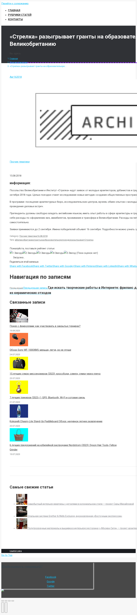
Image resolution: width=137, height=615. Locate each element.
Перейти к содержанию (15, 3)
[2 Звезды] (30, 253)
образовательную (53, 240)
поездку (66, 240)
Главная (14, 58)
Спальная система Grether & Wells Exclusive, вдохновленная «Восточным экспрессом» (75, 516)
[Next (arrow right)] (6, 607)
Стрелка (89, 240)
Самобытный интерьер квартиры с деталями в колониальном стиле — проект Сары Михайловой (81, 504)
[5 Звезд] (70, 253)
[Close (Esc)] (2, 600)
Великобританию (25, 240)
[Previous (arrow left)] (2, 607)
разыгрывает (78, 240)
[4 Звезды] (57, 253)
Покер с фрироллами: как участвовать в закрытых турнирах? (45, 326)
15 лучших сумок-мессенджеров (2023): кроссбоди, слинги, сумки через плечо (55, 373)
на (42, 240)
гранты (37, 240)
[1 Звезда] (16, 253)
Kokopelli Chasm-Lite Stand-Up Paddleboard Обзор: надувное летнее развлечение (56, 421)
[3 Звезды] (43, 253)
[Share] (6, 600)
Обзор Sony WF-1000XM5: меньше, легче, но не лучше (40, 349)
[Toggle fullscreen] (9, 600)
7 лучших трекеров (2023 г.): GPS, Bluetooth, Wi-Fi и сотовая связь (47, 397)
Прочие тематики (18, 62)
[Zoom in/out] (12, 600)
